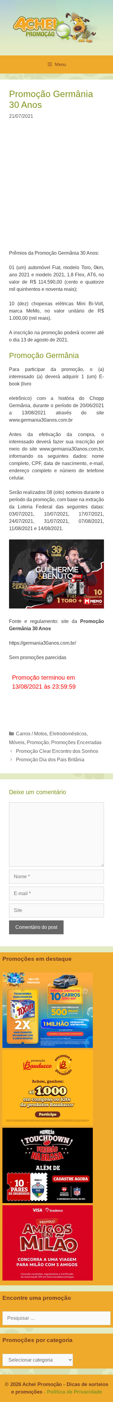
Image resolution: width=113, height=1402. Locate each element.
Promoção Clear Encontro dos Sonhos (57, 751)
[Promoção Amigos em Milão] (47, 1279)
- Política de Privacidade (73, 1392)
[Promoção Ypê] (47, 1046)
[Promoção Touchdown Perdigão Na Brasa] (47, 1201)
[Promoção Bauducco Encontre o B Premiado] (47, 1124)
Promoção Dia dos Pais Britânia (50, 759)
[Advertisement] (56, 188)
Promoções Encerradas (76, 742)
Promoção (38, 742)
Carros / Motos (31, 733)
